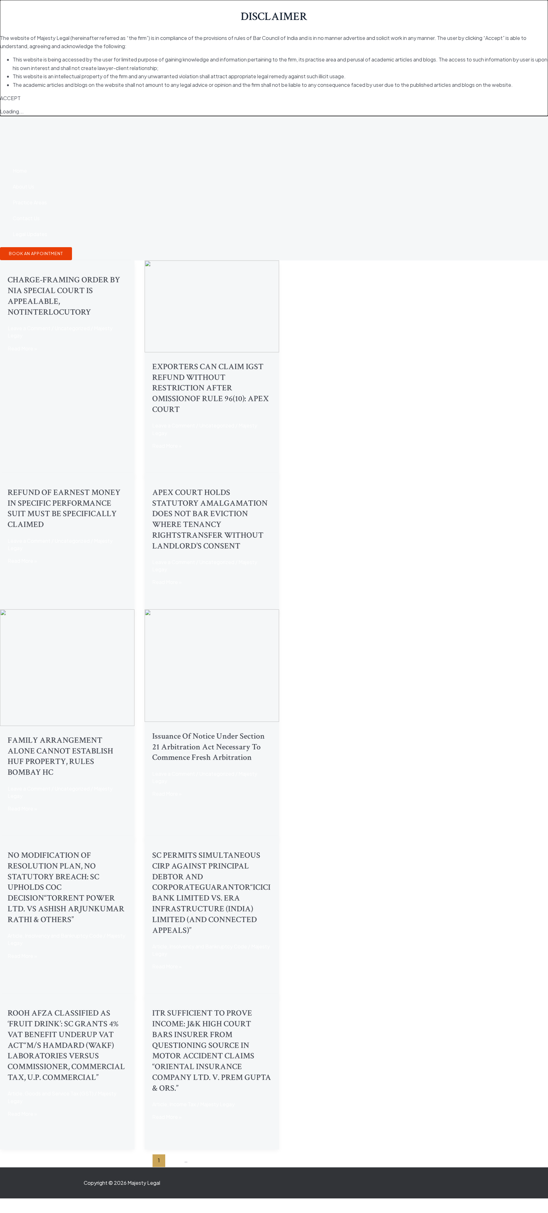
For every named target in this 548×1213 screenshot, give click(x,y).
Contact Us (26, 218)
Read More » (22, 348)
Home (20, 170)
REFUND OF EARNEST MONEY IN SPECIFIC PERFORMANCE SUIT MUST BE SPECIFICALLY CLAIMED (64, 508)
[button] (36, 253)
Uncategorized (72, 328)
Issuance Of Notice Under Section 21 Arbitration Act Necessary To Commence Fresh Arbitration (208, 747)
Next (375, 1160)
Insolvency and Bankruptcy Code (63, 935)
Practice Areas (30, 202)
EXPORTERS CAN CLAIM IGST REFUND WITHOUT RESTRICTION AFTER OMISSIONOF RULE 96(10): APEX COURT (210, 388)
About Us (23, 186)
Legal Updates (30, 234)
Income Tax (182, 1104)
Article (15, 935)
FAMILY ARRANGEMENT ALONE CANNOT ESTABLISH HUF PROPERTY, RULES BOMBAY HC (60, 756)
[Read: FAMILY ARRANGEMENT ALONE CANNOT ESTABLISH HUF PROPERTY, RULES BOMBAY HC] (67, 724)
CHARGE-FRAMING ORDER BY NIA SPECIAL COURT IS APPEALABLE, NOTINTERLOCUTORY (64, 295)
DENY (29, 98)
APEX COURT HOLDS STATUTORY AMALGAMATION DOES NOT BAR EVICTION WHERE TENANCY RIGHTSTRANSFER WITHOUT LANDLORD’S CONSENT (210, 519)
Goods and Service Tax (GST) (59, 1093)
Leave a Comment (29, 328)
